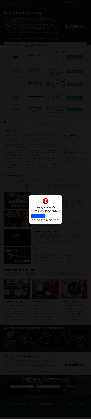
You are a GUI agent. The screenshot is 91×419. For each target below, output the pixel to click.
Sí (37, 216)
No (53, 216)
